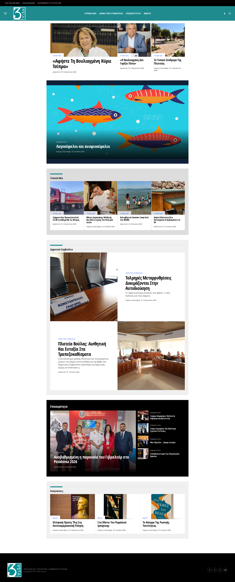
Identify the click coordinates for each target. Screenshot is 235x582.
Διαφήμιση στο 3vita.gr (49, 3)
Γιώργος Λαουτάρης (161, 68)
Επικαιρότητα (133, 13)
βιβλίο (147, 13)
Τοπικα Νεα (90, 13)
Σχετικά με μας (12, 3)
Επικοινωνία (28, 3)
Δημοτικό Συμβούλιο (111, 13)
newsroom (56, 72)
